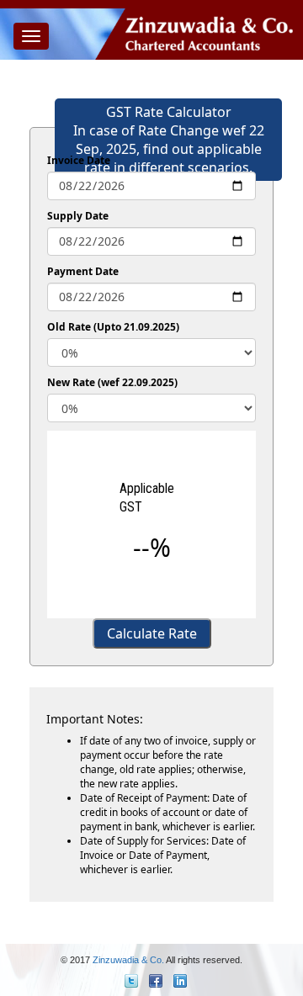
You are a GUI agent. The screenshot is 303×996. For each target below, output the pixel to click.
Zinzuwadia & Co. (128, 960)
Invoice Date (78, 160)
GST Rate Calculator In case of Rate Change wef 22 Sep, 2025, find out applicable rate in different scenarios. (168, 140)
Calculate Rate (152, 633)
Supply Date (78, 216)
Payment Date (83, 271)
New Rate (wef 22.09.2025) (112, 382)
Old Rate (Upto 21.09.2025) (113, 327)
